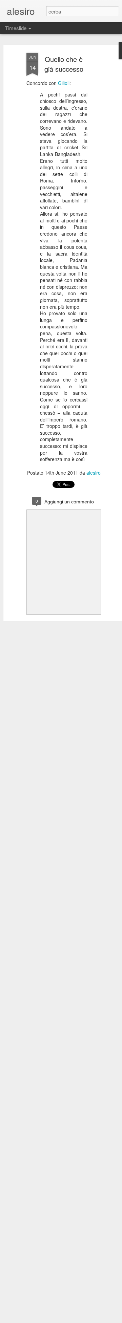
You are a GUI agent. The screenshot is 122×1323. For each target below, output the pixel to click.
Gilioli (63, 83)
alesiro (93, 472)
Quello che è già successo (63, 64)
